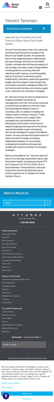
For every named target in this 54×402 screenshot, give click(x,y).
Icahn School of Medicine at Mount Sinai (16, 279)
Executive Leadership (19, 28)
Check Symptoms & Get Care (12, 254)
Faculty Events (7, 302)
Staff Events (6, 331)
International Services (9, 244)
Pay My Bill (5, 237)
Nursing (4, 322)
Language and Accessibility (11, 260)
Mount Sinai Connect (9, 315)
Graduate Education (9, 286)
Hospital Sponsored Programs (12, 325)
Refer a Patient (7, 318)
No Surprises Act (8, 241)
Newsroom (6, 267)
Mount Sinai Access (9, 247)
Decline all (27, 399)
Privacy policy (7, 387)
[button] (48, 202)
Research (5, 289)
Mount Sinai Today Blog (27, 218)
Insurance (5, 299)
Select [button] (8, 203)
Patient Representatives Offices (13, 257)
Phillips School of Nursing (10, 296)
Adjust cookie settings (11, 383)
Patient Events (7, 270)
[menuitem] (27, 203)
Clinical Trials (6, 264)
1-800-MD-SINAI (27, 222)
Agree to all (27, 394)
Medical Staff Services (9, 328)
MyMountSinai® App (9, 234)
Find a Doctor (6, 250)
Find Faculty (6, 293)
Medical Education (8, 283)
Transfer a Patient (8, 312)
